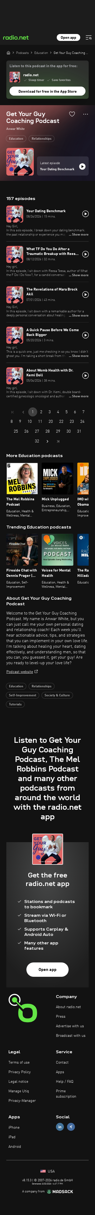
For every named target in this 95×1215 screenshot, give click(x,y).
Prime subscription (66, 1093)
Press (60, 1016)
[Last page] (58, 441)
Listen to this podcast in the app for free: (43, 66)
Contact (62, 1062)
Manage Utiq (18, 1091)
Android (14, 1147)
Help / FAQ (64, 1082)
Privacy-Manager (22, 1101)
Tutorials (15, 704)
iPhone (14, 1127)
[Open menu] (89, 37)
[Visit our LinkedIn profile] (60, 1127)
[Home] (8, 52)
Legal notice (18, 1082)
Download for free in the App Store (47, 91)
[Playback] (82, 166)
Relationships (41, 138)
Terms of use (19, 1062)
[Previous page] (23, 412)
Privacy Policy (19, 1072)
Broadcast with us (71, 1036)
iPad (12, 1137)
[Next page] (47, 441)
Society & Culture (57, 695)
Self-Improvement (22, 695)
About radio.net (68, 1007)
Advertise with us (70, 1026)
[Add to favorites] (72, 114)
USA (51, 1171)
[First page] (12, 412)
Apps (60, 1072)
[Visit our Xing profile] (71, 1127)
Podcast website (19, 672)
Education (16, 138)
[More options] (86, 114)
